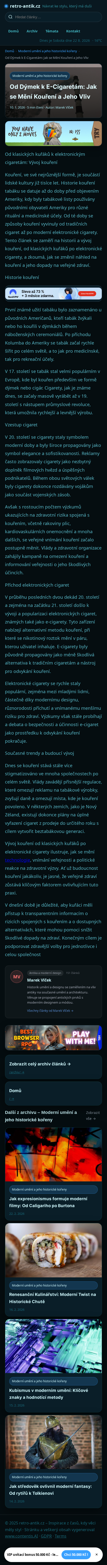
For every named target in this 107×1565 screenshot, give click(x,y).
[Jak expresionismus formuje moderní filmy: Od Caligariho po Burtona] (53, 1174)
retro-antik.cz (25, 6)
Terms (60, 1536)
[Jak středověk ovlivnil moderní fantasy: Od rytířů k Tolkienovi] (53, 1461)
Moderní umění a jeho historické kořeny (47, 51)
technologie (17, 860)
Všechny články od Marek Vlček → (50, 1011)
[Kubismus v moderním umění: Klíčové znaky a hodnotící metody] (53, 1365)
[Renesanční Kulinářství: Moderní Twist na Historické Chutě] (53, 1269)
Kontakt (73, 31)
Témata (52, 31)
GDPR (46, 1536)
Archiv (32, 31)
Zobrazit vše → (93, 1115)
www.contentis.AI (21, 1536)
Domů (13, 31)
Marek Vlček (39, 980)
